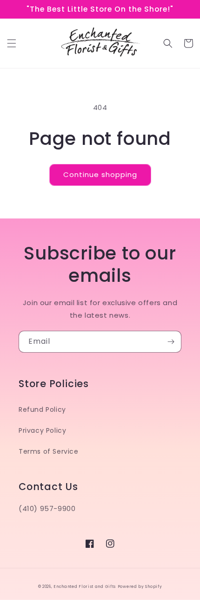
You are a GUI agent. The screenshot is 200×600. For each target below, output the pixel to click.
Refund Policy (42, 409)
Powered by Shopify (140, 586)
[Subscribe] (170, 342)
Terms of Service (49, 451)
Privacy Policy (42, 430)
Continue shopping (100, 174)
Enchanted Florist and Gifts (84, 586)
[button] (11, 43)
